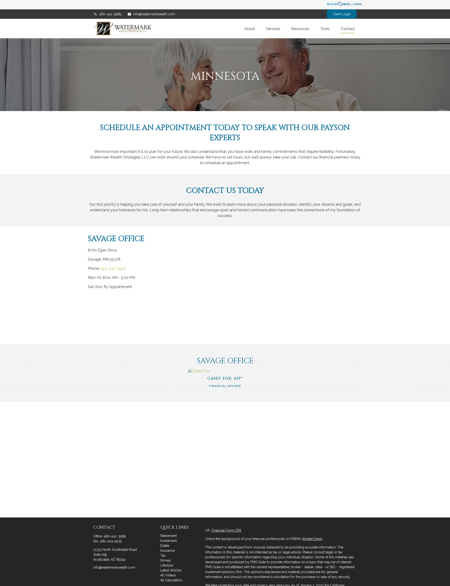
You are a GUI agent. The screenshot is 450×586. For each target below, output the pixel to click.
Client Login (342, 14)
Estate (164, 545)
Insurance (167, 550)
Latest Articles (170, 570)
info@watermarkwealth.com (154, 14)
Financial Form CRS (226, 530)
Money (165, 560)
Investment (168, 541)
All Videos (168, 575)
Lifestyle (166, 565)
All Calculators (171, 580)
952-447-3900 (113, 268)
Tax (162, 555)
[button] (249, 28)
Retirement (168, 536)
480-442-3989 (110, 14)
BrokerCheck (312, 539)
